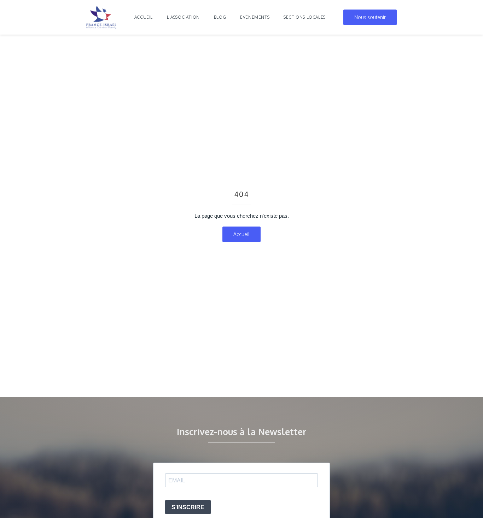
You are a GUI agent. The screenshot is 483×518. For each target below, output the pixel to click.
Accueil (143, 17)
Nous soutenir (370, 17)
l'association (183, 17)
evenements (254, 17)
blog (220, 17)
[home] (101, 17)
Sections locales (305, 17)
